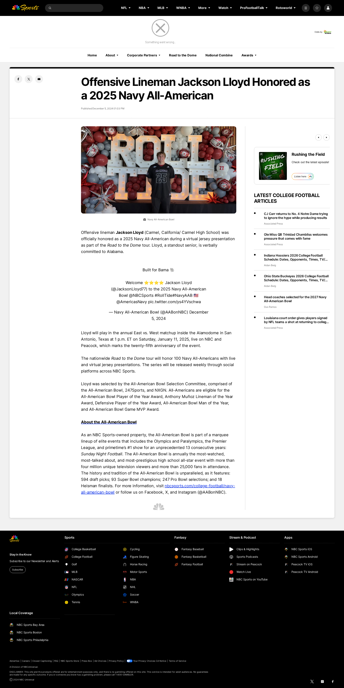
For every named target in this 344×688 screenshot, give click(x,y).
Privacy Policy (116, 661)
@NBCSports (141, 295)
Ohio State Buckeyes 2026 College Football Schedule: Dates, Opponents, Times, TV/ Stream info (296, 278)
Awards (247, 55)
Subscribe (17, 569)
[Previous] (318, 137)
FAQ (56, 661)
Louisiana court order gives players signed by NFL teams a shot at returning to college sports (296, 320)
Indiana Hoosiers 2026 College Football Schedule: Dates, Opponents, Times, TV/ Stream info (294, 257)
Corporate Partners (142, 55)
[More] (306, 8)
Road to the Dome (183, 55)
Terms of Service (177, 661)
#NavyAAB (182, 295)
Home (92, 55)
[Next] (326, 137)
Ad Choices (100, 661)
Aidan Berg (270, 265)
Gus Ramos (270, 306)
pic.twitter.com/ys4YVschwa (174, 301)
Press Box (87, 661)
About (110, 55)
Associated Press (273, 223)
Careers (26, 661)
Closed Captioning (42, 661)
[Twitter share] (29, 79)
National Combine (219, 55)
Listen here (300, 176)
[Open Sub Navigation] (130, 8)
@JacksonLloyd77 (129, 289)
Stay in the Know (21, 554)
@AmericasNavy (131, 301)
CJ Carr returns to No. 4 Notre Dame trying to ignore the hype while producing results (296, 216)
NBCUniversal (30, 666)
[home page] (25, 8)
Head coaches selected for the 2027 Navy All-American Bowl (295, 299)
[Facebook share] (18, 79)
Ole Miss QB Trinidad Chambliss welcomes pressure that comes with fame (296, 236)
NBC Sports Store (70, 661)
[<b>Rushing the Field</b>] (273, 166)
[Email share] (39, 79)
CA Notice (161, 661)
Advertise (15, 661)
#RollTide (163, 295)
